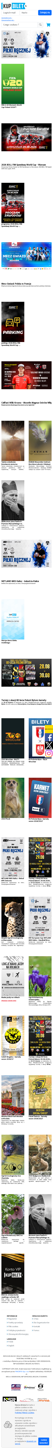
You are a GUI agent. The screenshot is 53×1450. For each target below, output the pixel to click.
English (11, 1345)
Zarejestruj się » (6, 18)
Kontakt (36, 1326)
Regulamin (12, 1318)
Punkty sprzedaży (15, 1322)
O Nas (35, 1318)
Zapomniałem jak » (7, 20)
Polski (10, 1341)
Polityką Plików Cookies (24, 1412)
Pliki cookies (13, 1326)
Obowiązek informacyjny (18, 1334)
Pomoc (36, 1330)
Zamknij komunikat (44, 1442)
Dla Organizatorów (41, 1322)
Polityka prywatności (16, 1330)
